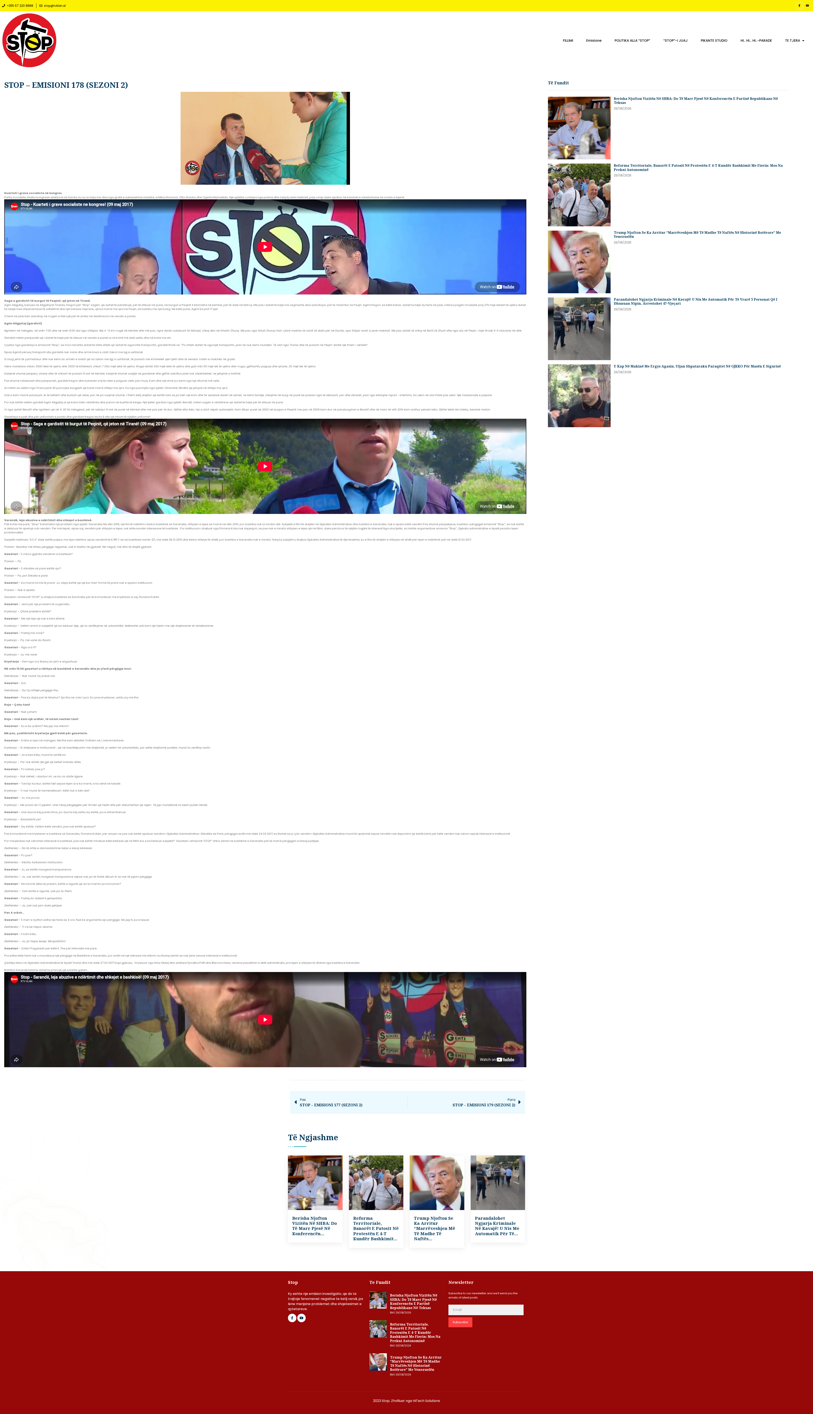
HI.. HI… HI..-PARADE (756, 41)
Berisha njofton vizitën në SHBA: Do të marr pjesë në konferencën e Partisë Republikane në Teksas (696, 100)
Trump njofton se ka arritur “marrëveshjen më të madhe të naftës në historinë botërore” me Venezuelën (697, 234)
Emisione (593, 41)
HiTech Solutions (426, 1400)
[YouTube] (807, 5)
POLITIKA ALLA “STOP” (632, 41)
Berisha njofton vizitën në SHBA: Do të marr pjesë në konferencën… (314, 1225)
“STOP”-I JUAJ (675, 41)
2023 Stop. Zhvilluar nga (393, 1400)
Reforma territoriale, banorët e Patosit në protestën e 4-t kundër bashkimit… (376, 1228)
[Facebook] (799, 5)
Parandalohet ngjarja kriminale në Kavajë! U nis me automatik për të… (497, 1225)
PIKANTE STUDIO (714, 41)
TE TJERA (792, 41)
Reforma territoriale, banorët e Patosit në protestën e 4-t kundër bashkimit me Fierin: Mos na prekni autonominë (698, 167)
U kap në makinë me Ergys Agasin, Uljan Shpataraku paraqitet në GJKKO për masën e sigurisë (697, 366)
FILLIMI (568, 41)
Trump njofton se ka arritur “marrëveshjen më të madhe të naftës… (434, 1228)
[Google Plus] (301, 1318)
